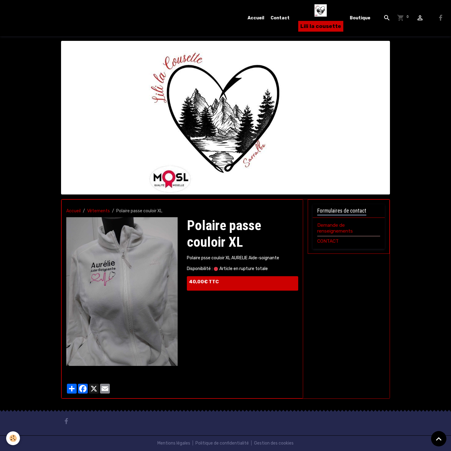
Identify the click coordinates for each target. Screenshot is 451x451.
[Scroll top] (438, 438)
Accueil (256, 18)
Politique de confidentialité (222, 443)
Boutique (360, 18)
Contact (280, 18)
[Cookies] (13, 438)
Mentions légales (173, 443)
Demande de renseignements (335, 227)
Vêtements (98, 211)
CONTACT (328, 241)
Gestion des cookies (274, 443)
